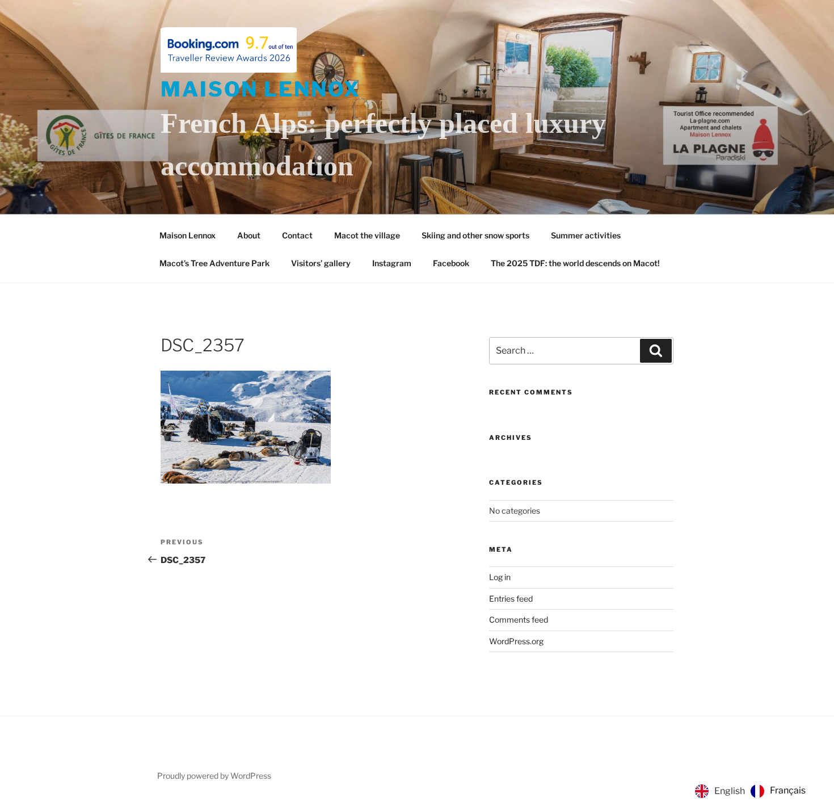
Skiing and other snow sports (475, 235)
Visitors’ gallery (321, 263)
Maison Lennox (260, 89)
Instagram (391, 263)
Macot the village (367, 235)
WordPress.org (516, 641)
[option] (778, 791)
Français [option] (788, 790)
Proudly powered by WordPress (214, 775)
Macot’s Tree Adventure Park (214, 263)
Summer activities (586, 235)
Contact (297, 235)
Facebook (451, 263)
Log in (500, 577)
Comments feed (518, 619)
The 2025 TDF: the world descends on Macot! (575, 263)
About (248, 235)
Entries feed (511, 598)
